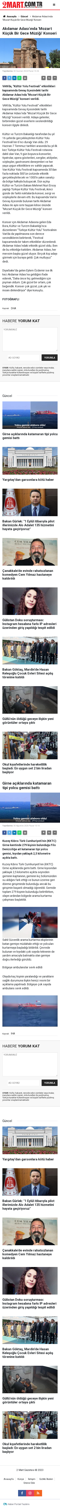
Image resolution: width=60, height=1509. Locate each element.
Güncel (24, 16)
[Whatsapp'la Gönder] (19, 78)
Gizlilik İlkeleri (46, 1479)
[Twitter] (9, 78)
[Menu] (54, 4)
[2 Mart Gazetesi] (22, 4)
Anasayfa (11, 16)
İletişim (31, 1479)
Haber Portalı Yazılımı (18, 1504)
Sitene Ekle (29, 1483)
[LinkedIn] (14, 78)
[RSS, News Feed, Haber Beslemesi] (38, 1493)
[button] (43, 78)
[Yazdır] (25, 78)
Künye (21, 1479)
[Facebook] (4, 78)
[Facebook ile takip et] (22, 1493)
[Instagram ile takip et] (30, 1493)
